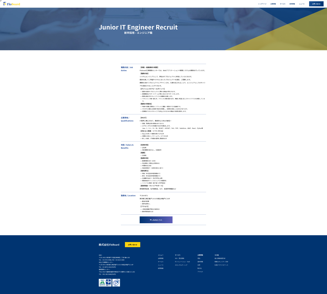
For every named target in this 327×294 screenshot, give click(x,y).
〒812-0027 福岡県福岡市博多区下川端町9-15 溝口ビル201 (117, 272)
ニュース (160, 265)
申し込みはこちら (156, 220)
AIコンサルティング (181, 265)
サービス (160, 261)
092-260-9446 (107, 274)
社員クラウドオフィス (221, 265)
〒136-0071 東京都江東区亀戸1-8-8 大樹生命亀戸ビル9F (116, 264)
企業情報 (160, 258)
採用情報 (160, 268)
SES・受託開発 (179, 258)
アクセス (200, 271)
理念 (199, 258)
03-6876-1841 (107, 267)
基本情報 (200, 261)
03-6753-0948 (107, 260)
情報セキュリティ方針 (221, 261)
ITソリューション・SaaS (182, 261)
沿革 (199, 265)
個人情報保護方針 (220, 258)
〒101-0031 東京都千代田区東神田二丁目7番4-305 (114, 257)
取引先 (200, 268)
